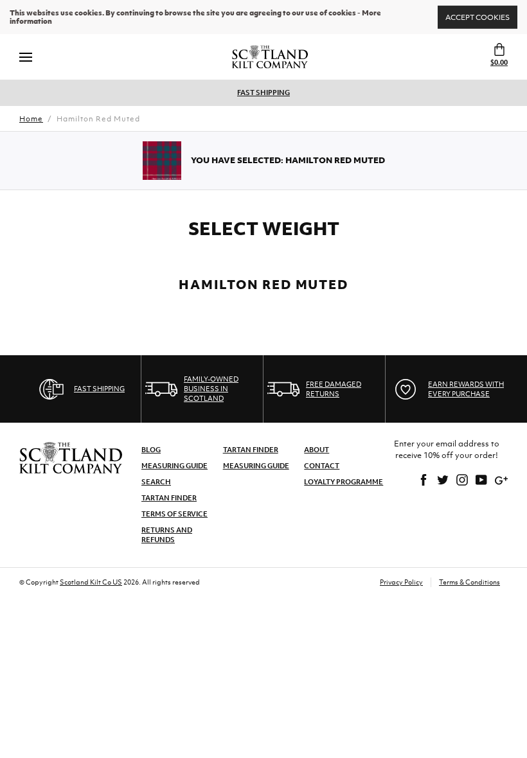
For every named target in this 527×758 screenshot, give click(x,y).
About (316, 450)
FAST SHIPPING (263, 92)
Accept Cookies (477, 17)
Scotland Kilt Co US (91, 582)
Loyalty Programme (343, 482)
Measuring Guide (174, 466)
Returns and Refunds (166, 535)
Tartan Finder (169, 498)
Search (156, 482)
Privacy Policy (401, 582)
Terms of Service (174, 514)
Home (31, 119)
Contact (321, 466)
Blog (151, 450)
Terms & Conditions (469, 582)
